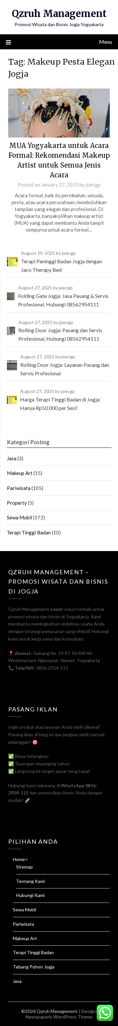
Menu (105, 42)
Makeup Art (19, 473)
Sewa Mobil (19, 517)
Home (19, 859)
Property (17, 503)
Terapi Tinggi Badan (29, 532)
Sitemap (24, 867)
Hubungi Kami (30, 895)
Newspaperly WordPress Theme (59, 1016)
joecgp (93, 184)
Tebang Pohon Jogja (33, 966)
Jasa (11, 458)
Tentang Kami (30, 881)
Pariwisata (18, 488)
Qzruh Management (59, 14)
